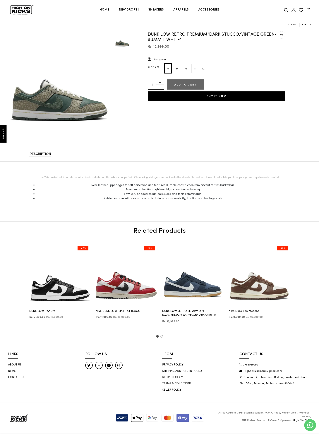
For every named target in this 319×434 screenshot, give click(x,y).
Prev (294, 24)
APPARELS (181, 9)
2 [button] (162, 337)
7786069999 (250, 364)
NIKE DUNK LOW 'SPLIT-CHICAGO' (118, 311)
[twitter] (89, 365)
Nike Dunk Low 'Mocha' (244, 311)
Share (3, 135)
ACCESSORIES (208, 9)
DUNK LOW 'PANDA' (42, 311)
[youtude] (109, 365)
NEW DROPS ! (129, 9)
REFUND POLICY (172, 377)
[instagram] (119, 365)
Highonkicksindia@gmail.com (263, 371)
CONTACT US (16, 377)
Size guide (159, 59)
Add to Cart (185, 84)
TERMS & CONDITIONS (176, 383)
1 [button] (157, 337)
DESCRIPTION (40, 154)
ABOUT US (15, 364)
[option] (59, 82)
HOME (104, 9)
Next (305, 24)
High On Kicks (302, 420)
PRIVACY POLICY (172, 364)
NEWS (12, 371)
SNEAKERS (156, 9)
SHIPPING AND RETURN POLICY (182, 371)
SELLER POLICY (171, 389)
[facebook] (99, 365)
